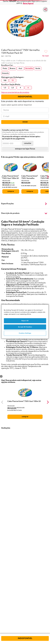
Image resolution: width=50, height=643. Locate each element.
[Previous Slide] (2, 176)
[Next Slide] (48, 176)
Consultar (27, 143)
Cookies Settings (25, 333)
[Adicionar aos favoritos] (46, 52)
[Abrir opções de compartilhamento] (45, 9)
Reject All (25, 321)
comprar (10, 191)
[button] (25, 204)
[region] (25, 321)
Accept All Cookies (25, 327)
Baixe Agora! (28, 3)
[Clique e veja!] (45, 56)
